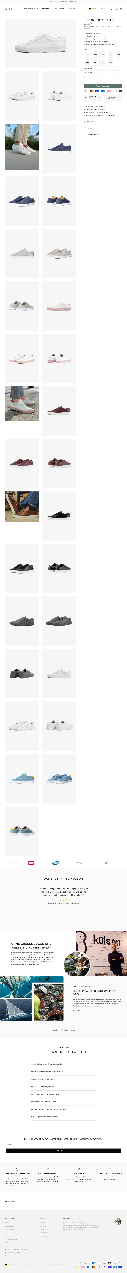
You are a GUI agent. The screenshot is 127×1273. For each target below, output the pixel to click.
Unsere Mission (58, 9)
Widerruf (43, 1229)
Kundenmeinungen (11, 1239)
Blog (6, 1236)
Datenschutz (44, 1236)
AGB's (42, 1223)
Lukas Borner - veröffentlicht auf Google (63, 900)
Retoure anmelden (10, 1256)
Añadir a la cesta (103, 86)
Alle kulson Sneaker (30, 9)
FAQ (6, 1232)
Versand (43, 1226)
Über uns (45, 9)
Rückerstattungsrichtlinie (12, 1252)
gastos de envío (103, 26)
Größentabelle (9, 1226)
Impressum (44, 1232)
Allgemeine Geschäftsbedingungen (16, 1249)
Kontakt (7, 1223)
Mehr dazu (76, 1010)
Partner (7, 1246)
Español (103, 8)
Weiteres (71, 9)
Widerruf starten (10, 1201)
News (6, 1242)
